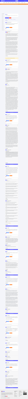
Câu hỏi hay (11, 19)
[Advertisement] (14, 9)
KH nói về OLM (20, 395)
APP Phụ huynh (15, 396)
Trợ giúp (22, 2)
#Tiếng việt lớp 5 (11, 27)
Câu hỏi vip (7, 20)
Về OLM (24, 2)
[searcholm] (6, 0)
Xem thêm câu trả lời (11, 112)
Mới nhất (8, 19)
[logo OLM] (3, 0)
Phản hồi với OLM (20, 394)
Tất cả (6, 19)
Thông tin (19, 2)
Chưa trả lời (14, 19)
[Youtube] (6, 396)
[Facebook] (5, 396)
